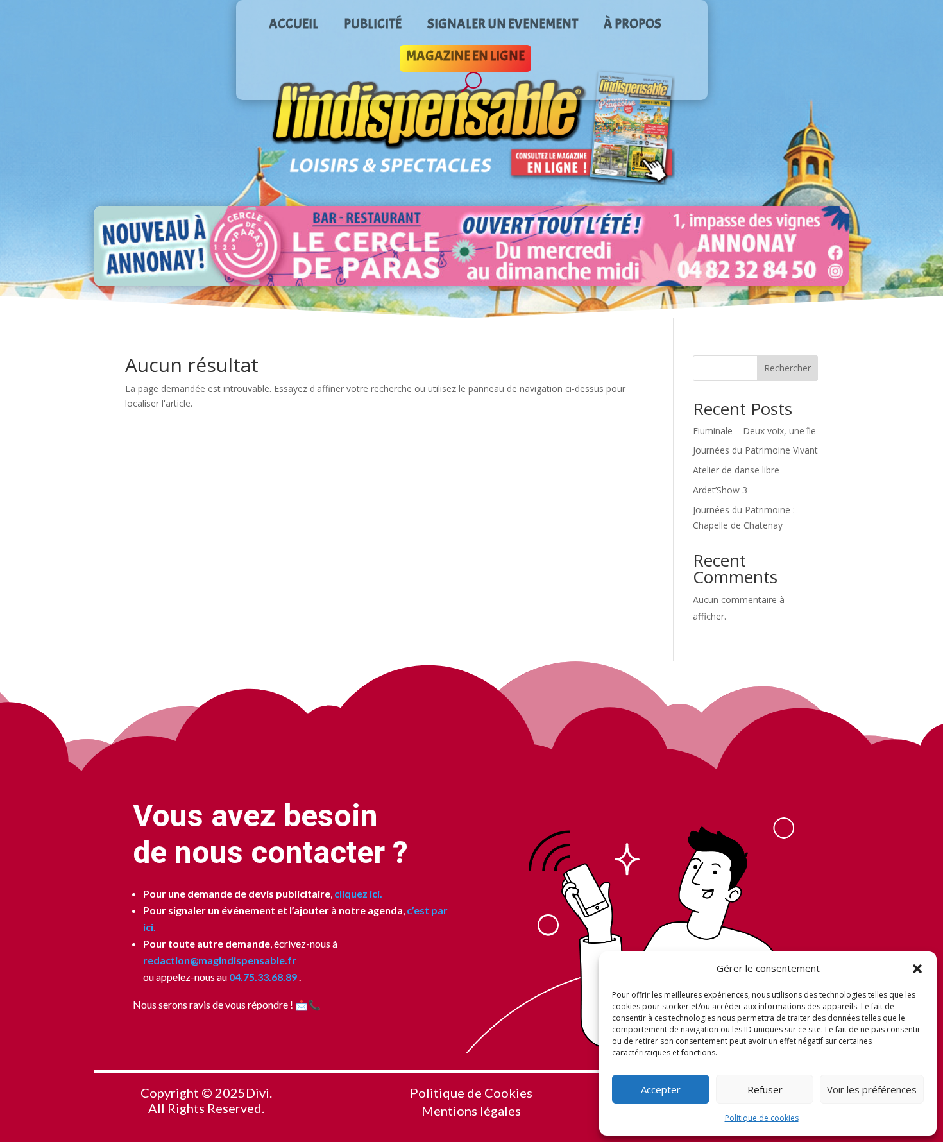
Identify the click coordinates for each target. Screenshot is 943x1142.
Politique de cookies (762, 1117)
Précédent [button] (109, 245)
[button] (917, 968)
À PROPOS (632, 25)
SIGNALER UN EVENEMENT (502, 25)
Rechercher (787, 368)
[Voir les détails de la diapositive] (471, 246)
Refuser (765, 1089)
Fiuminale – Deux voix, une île (754, 431)
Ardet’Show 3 (720, 490)
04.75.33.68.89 (262, 977)
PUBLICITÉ (373, 25)
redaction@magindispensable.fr (219, 960)
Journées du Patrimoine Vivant (755, 450)
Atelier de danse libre (736, 470)
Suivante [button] (834, 245)
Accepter (661, 1089)
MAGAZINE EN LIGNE (465, 57)
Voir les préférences (872, 1089)
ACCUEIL (293, 25)
